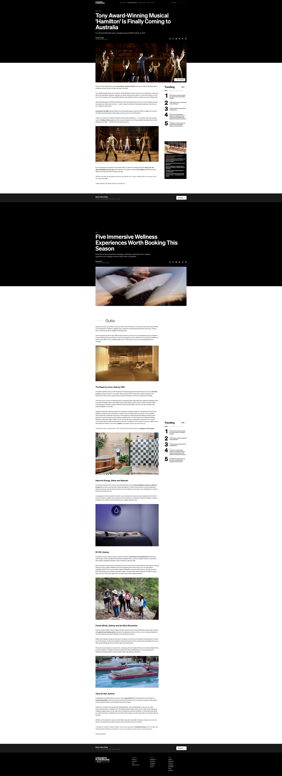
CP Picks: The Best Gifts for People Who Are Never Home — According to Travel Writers (175, 175)
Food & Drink (123, 2)
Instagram (152, 763)
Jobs (133, 763)
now (106, 178)
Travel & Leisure (151, 2)
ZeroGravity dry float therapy (138, 556)
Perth (169, 768)
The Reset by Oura (140, 727)
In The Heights (140, 169)
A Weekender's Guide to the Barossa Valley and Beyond (174, 156)
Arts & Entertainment (132, 2)
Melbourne (171, 761)
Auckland (170, 765)
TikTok (152, 766)
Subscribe (173, 2)
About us (134, 759)
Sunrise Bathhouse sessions (142, 485)
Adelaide (170, 770)
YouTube (152, 765)
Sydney (170, 759)
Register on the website (147, 428)
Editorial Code (135, 765)
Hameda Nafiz (98, 261)
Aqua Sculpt (128, 698)
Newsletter (153, 759)
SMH (107, 111)
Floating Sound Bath (101, 700)
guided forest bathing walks (106, 632)
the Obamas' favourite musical (126, 86)
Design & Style (142, 2)
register (119, 423)
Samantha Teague (99, 37)
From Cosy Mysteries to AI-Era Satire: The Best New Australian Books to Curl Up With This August (175, 160)
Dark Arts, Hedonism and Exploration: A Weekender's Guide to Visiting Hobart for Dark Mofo (175, 167)
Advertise (134, 761)
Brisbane (170, 763)
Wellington (171, 766)
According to (100, 111)
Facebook (152, 761)
